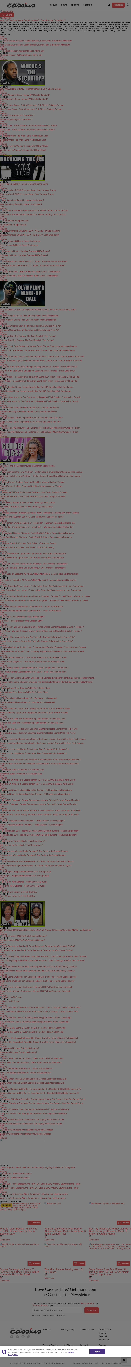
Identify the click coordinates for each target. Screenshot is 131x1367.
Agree (97, 1351)
